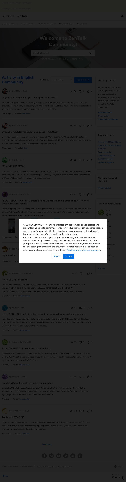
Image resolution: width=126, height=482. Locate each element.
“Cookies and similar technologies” (83, 249)
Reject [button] (57, 256)
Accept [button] (68, 256)
